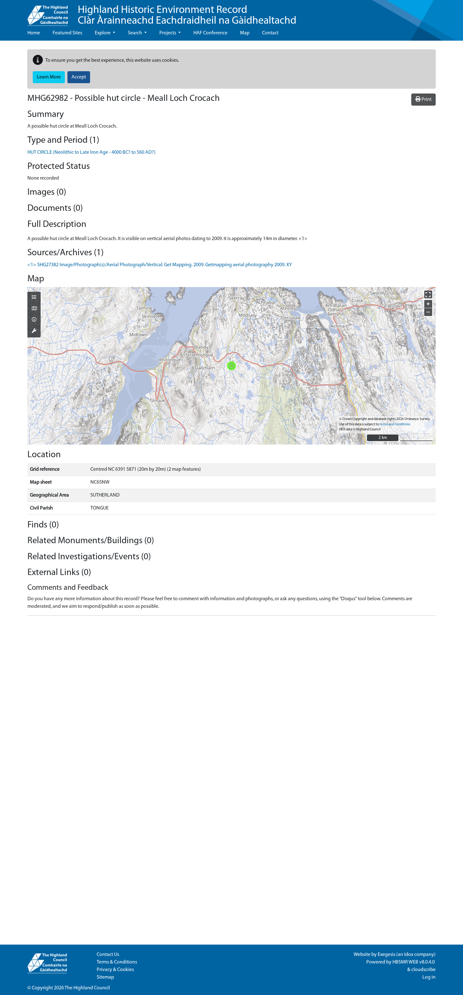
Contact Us (108, 954)
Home (33, 33)
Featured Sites (67, 33)
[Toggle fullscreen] (428, 294)
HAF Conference (210, 33)
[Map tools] (34, 331)
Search (135, 33)
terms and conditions (395, 424)
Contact (270, 33)
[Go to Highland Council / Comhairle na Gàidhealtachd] (47, 13)
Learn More (49, 77)
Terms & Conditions (117, 962)
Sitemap (105, 977)
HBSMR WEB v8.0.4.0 (414, 962)
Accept (78, 77)
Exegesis (386, 954)
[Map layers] (34, 297)
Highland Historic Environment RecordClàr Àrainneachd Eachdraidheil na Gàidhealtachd (187, 15)
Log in (429, 977)
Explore (103, 33)
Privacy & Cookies (115, 969)
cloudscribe (423, 969)
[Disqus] (231, 699)
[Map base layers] (34, 309)
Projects (168, 33)
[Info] (34, 320)
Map (244, 33)
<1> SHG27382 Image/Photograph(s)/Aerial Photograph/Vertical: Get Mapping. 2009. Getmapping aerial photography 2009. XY (159, 264)
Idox (408, 954)
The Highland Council (87, 988)
